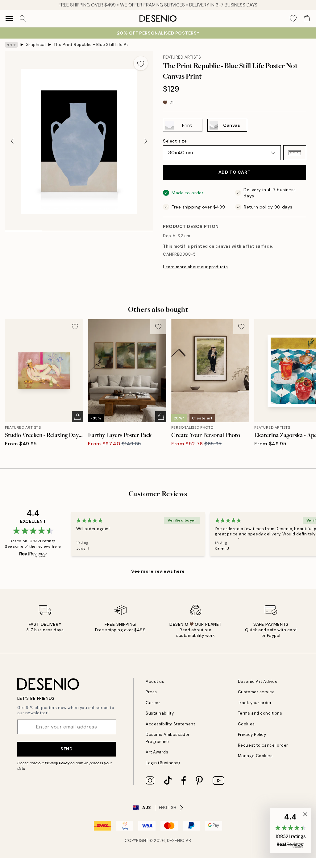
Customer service (256, 692)
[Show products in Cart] (307, 18)
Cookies (246, 724)
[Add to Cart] (77, 416)
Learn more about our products (195, 267)
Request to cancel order (263, 745)
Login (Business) (163, 762)
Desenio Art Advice (257, 681)
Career (153, 702)
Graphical (36, 44)
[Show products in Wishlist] (293, 18)
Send (66, 749)
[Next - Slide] (146, 141)
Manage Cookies (255, 755)
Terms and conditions (260, 713)
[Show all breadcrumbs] (11, 45)
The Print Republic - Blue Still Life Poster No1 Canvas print (90, 44)
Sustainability (160, 713)
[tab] (23, 228)
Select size (175, 141)
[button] (294, 152)
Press (151, 692)
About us (155, 681)
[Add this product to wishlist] (140, 63)
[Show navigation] (9, 18)
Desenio (176, 840)
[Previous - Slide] (12, 141)
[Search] (23, 18)
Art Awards (157, 752)
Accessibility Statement (170, 724)
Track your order (255, 702)
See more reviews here (158, 571)
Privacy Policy (57, 763)
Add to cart (234, 172)
